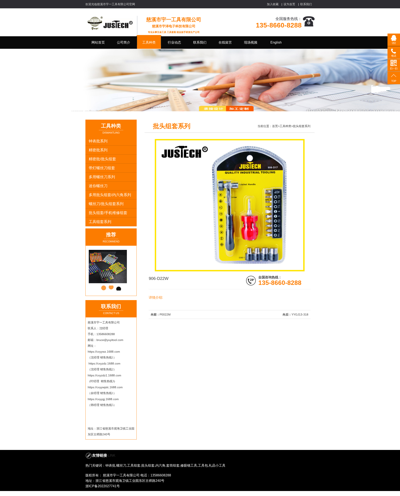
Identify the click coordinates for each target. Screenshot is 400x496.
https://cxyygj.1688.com (103, 399)
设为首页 (289, 4)
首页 (275, 126)
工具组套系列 (100, 222)
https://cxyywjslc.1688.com (105, 387)
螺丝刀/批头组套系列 (106, 204)
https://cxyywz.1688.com (104, 351)
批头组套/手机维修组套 (108, 213)
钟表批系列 (98, 141)
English (276, 42)
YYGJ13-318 (299, 314)
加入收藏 (273, 4)
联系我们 (306, 4)
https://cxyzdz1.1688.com (104, 375)
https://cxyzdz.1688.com (104, 363)
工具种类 (285, 126)
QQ (394, 42)
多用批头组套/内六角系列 (110, 195)
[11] (115, 266)
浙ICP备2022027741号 (102, 486)
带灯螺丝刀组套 (102, 168)
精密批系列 (98, 150)
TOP (393, 81)
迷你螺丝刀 (98, 186)
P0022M (165, 314)
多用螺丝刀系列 (102, 177)
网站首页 (98, 42)
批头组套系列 (301, 126)
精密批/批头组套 (102, 159)
